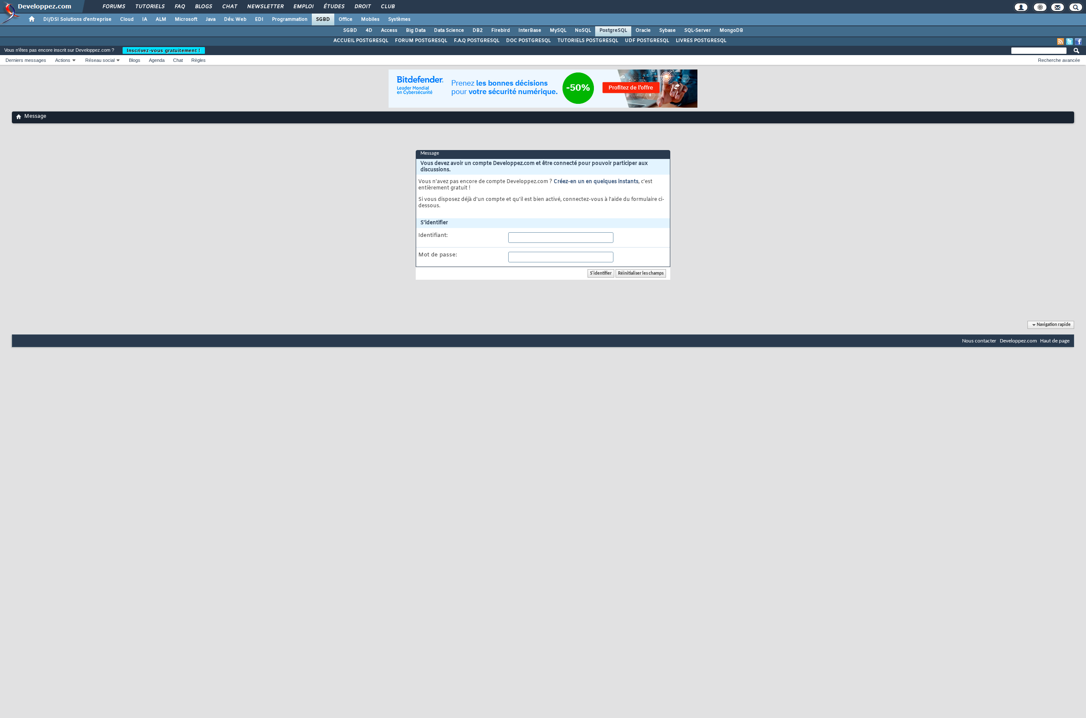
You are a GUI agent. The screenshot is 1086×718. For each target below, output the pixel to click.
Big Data (415, 30)
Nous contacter (979, 341)
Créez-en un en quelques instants (596, 181)
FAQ (179, 6)
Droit (362, 6)
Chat (229, 6)
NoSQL (583, 30)
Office (346, 19)
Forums (113, 6)
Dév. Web (235, 19)
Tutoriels (149, 6)
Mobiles (370, 19)
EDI (259, 19)
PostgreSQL (613, 30)
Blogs (203, 6)
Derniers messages (26, 60)
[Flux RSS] (1060, 41)
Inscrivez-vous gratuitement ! (164, 50)
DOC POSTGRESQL (528, 41)
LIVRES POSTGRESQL (701, 41)
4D (369, 30)
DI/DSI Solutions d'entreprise (77, 19)
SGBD (323, 19)
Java (211, 19)
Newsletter (265, 6)
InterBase (529, 30)
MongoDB (731, 30)
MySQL (558, 30)
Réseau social (100, 60)
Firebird (500, 30)
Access (389, 30)
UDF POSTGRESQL (647, 41)
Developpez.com (1018, 341)
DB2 (478, 30)
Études (333, 6)
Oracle (643, 30)
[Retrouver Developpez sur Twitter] (1069, 41)
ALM (161, 19)
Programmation (290, 19)
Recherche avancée (1059, 60)
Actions (62, 60)
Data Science (449, 30)
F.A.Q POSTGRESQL (476, 41)
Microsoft (186, 19)
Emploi (303, 6)
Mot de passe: (437, 255)
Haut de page (1054, 341)
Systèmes (399, 19)
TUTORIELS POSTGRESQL (587, 41)
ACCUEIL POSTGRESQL (360, 41)
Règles (198, 60)
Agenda (157, 60)
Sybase (667, 30)
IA (144, 19)
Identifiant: (433, 235)
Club (387, 6)
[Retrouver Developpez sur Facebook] (1078, 41)
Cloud (127, 19)
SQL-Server (697, 30)
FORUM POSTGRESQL (421, 41)
